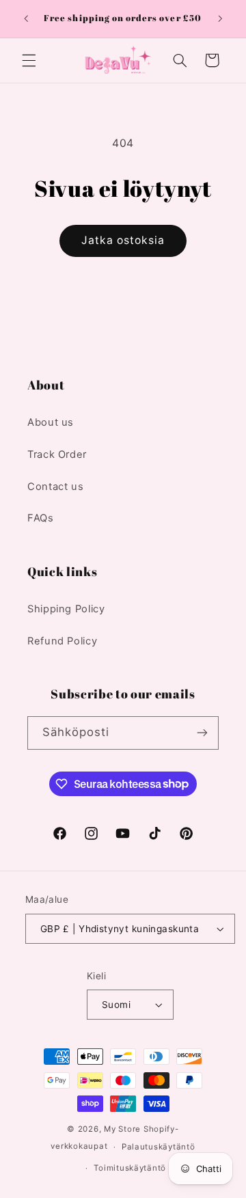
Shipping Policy (66, 609)
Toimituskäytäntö (130, 1168)
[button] (28, 60)
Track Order (57, 454)
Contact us (55, 486)
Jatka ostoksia (123, 240)
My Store (122, 1129)
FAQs (40, 518)
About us (50, 422)
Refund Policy (62, 641)
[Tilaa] (202, 733)
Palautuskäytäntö (158, 1147)
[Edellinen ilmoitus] (26, 18)
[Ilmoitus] (220, 18)
